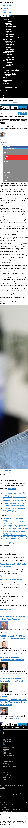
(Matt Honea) (17, 675)
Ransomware (8, 29)
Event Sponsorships (7, 774)
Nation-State (8, 28)
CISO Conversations (10, 64)
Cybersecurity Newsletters (8, 755)
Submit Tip (2, 788)
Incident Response (9, 36)
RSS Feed (5, 763)
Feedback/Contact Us (7, 777)
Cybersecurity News (7, 5)
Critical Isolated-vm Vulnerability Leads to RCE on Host (14, 535)
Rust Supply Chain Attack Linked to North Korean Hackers (15, 536)
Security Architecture (8, 39)
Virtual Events (5, 8)
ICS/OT (4, 67)
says (23, 273)
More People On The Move (5, 610)
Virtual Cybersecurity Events (8, 747)
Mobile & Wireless (9, 49)
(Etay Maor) (19, 653)
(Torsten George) (15, 718)
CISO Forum (8, 66)
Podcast (4, 10)
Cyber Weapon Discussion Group (9, 761)
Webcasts (5, 7)
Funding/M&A (6, 72)
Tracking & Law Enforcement (12, 38)
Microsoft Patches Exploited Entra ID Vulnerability (13, 492)
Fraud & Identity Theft (10, 26)
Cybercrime (8, 23)
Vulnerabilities (8, 31)
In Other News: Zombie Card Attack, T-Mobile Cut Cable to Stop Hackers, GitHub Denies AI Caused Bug (15, 526)
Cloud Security (8, 42)
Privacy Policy (5, 779)
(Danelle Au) (4, 696)
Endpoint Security (9, 44)
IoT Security (8, 47)
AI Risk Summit (6, 752)
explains (2, 216)
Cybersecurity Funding (10, 74)
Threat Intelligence (9, 34)
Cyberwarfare (8, 21)
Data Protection (9, 56)
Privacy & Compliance (10, 57)
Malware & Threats (7, 19)
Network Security (9, 51)
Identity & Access (9, 46)
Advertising (5, 772)
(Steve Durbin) (5, 632)
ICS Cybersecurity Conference (9, 13)
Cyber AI (5, 77)
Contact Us (2, 797)
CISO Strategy (6, 61)
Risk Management (7, 52)
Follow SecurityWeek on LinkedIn (9, 766)
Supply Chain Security (10, 59)
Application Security (10, 41)
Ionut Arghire (3, 142)
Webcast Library (6, 749)
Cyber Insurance (9, 54)
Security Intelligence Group (8, 765)
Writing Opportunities (7, 776)
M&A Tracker (8, 75)
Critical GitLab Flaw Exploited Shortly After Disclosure (14, 512)
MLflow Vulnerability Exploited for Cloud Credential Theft (15, 503)
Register (2, 576)
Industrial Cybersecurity (11, 69)
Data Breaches (8, 24)
